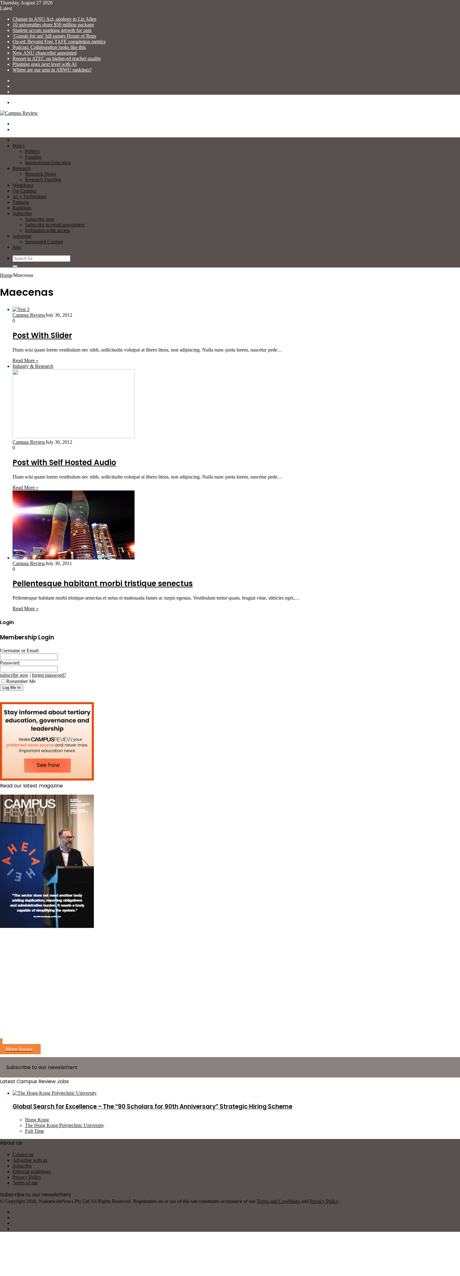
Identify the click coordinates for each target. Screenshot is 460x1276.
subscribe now (14, 675)
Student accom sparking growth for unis (52, 30)
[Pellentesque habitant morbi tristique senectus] (74, 557)
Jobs (17, 247)
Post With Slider (42, 335)
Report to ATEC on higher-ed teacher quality (57, 58)
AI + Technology (30, 196)
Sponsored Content (44, 241)
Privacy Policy (27, 1177)
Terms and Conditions (278, 1201)
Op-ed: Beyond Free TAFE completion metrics (59, 41)
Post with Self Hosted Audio (64, 462)
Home (6, 275)
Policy (19, 145)
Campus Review (29, 315)
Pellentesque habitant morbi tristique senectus (103, 583)
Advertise (22, 236)
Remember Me (21, 681)
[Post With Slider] (21, 309)
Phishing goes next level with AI (45, 64)
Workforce (23, 185)
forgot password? (49, 675)
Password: (10, 662)
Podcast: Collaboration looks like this (49, 47)
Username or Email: (19, 650)
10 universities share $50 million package (53, 24)
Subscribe (22, 213)
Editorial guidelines (32, 1171)
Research (22, 168)
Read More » (25, 360)
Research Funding (43, 179)
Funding (33, 157)
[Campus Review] (19, 113)
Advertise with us (30, 1160)
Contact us (23, 1154)
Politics (32, 151)
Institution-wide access (47, 230)
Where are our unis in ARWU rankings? (52, 69)
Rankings (22, 207)
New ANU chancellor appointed (45, 53)
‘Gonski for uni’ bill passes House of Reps (54, 36)
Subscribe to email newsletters (54, 224)
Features (21, 202)
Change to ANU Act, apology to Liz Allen (54, 19)
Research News (40, 174)
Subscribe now (39, 219)
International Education (48, 162)
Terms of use (25, 1182)
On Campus (24, 190)
